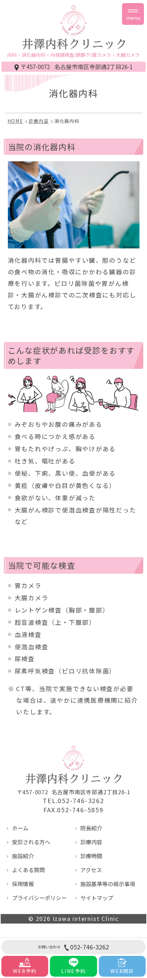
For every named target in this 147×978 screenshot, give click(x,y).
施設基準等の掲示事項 (107, 884)
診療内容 (91, 842)
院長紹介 (91, 828)
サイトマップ (96, 898)
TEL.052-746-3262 (73, 800)
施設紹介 (23, 856)
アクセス (91, 870)
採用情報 (23, 884)
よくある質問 (28, 870)
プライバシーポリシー (39, 898)
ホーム (20, 828)
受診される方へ (31, 842)
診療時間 (91, 856)
